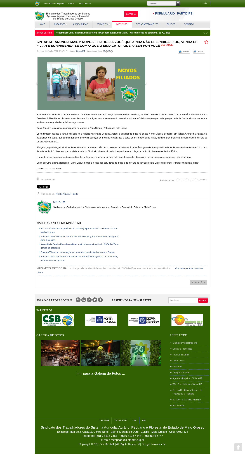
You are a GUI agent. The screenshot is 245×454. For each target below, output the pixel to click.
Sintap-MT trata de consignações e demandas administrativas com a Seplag (78, 252)
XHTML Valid (120, 420)
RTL (144, 420)
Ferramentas (179, 405)
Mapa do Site (85, 4)
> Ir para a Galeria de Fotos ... (100, 373)
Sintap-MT (80, 51)
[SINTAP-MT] (62, 16)
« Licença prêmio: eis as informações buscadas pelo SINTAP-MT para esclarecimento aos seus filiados (120, 268)
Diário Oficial (179, 360)
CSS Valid (104, 420)
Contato (71, 4)
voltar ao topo (199, 282)
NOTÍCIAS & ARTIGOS (67, 194)
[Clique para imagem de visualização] (91, 83)
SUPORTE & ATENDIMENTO (187, 399)
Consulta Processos (182, 349)
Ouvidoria (177, 366)
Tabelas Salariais (181, 354)
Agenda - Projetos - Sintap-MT (187, 378)
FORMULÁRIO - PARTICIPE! (174, 13)
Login (204, 3)
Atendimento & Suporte (54, 4)
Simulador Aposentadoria (185, 343)
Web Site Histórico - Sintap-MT (187, 384)
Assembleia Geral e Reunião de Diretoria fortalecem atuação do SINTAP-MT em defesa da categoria (107, 33)
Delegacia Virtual (181, 372)
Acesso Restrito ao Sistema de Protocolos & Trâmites (187, 392)
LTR (134, 420)
